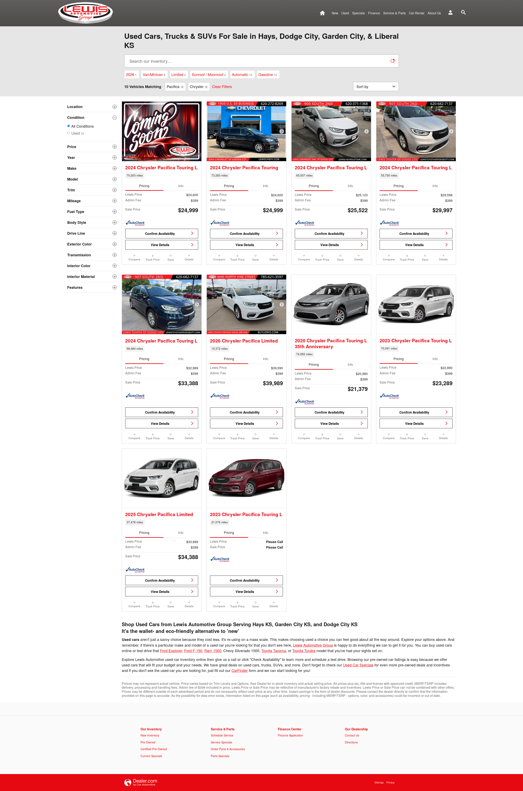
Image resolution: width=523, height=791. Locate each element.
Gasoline (267, 74)
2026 (131, 74)
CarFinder (239, 670)
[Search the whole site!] (463, 12)
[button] (161, 175)
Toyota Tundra (303, 650)
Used (345, 13)
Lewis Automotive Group (313, 645)
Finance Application (290, 735)
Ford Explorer (171, 650)
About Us (434, 13)
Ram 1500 (212, 650)
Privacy (390, 782)
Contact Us (352, 735)
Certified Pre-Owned (154, 749)
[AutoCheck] (135, 223)
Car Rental (416, 13)
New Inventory (150, 735)
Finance (374, 13)
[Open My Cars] (449, 13)
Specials (358, 13)
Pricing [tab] (144, 185)
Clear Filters (222, 86)
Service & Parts (394, 13)
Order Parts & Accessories (228, 749)
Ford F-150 (193, 650)
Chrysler (196, 86)
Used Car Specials (358, 664)
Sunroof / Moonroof (209, 74)
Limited (178, 74)
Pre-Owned (148, 742)
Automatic (242, 74)
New (335, 13)
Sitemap (379, 782)
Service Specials (221, 742)
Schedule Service (222, 735)
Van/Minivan (154, 74)
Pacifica (173, 86)
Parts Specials (220, 756)
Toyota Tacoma (273, 650)
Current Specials (151, 756)
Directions (351, 742)
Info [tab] (180, 185)
